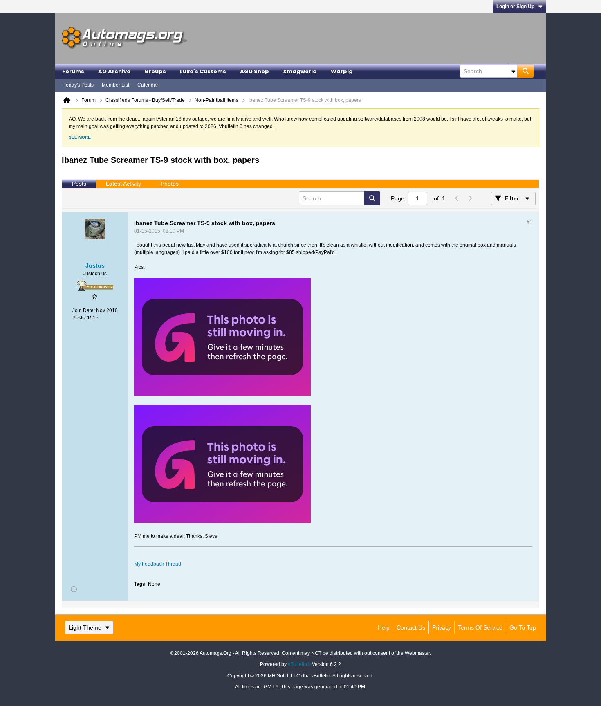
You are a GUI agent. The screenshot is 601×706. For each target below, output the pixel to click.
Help (384, 627)
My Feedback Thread (157, 564)
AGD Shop (254, 71)
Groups (155, 71)
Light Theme (85, 627)
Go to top (522, 627)
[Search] (525, 71)
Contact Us (411, 627)
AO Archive (114, 71)
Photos (170, 183)
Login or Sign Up (515, 6)
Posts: (79, 318)
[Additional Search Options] (513, 71)
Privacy (441, 627)
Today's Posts (78, 85)
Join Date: (83, 310)
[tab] (79, 184)
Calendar (147, 85)
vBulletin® (299, 664)
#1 (529, 222)
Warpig (342, 71)
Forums (73, 71)
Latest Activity (123, 183)
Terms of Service (480, 627)
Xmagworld (300, 71)
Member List (115, 85)
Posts (79, 183)
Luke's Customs (203, 71)
